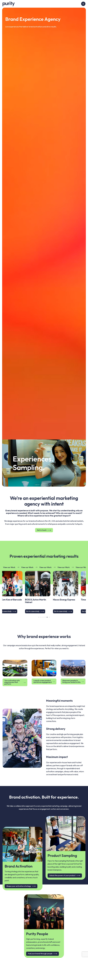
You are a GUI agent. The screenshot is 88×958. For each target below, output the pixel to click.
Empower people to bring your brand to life (71, 681)
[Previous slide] (5, 592)
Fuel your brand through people (40, 953)
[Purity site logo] (9, 3)
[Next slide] (83, 592)
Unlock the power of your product (62, 875)
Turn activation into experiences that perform (12, 682)
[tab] (39, 617)
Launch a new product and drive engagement (42, 681)
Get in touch (41, 530)
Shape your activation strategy (18, 886)
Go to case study (11, 611)
